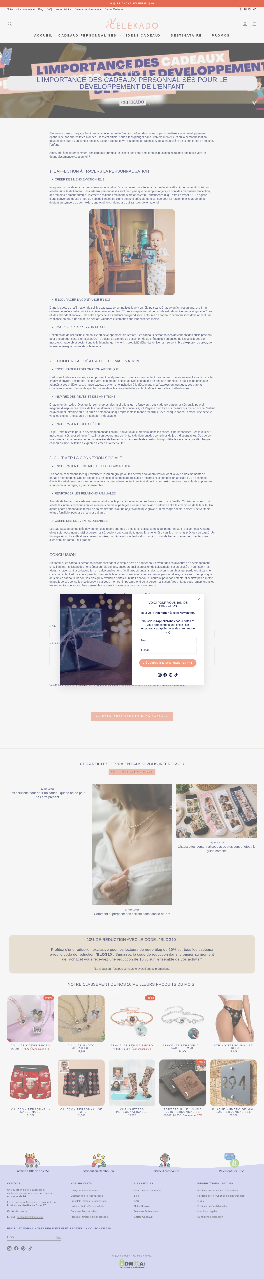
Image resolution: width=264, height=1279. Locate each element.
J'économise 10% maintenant (168, 662)
